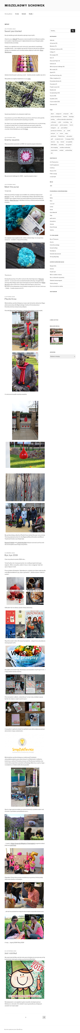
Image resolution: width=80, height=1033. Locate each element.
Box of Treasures (54, 239)
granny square (54, 125)
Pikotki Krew (10, 299)
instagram (53, 127)
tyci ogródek (69, 141)
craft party (53, 122)
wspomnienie (54, 150)
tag (58, 141)
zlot (52, 153)
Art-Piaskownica (54, 162)
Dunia (51, 209)
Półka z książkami (54, 78)
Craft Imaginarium (54, 165)
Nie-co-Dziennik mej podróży (57, 277)
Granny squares (12, 140)
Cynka (51, 206)
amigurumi (58, 113)
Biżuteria (52, 46)
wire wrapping (54, 147)
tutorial (62, 141)
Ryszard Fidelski (9, 542)
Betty (51, 198)
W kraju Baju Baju (54, 256)
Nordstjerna (53, 250)
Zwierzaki (52, 104)
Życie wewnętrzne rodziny (56, 286)
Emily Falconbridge (54, 245)
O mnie (17, 14)
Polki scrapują (53, 173)
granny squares (64, 125)
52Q (51, 40)
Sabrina (52, 230)
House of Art (53, 170)
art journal (65, 113)
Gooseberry (53, 221)
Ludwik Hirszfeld (22, 542)
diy (71, 122)
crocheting (65, 122)
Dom (51, 57)
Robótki (52, 90)
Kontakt (24, 14)
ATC (71, 113)
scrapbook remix (59, 139)
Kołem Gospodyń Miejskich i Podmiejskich (23, 843)
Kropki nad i (53, 271)
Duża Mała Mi (53, 212)
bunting (53, 119)
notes (66, 133)
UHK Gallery (54, 144)
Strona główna (8, 14)
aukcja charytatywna (56, 116)
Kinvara (7, 196)
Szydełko (52, 98)
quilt (52, 139)
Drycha (52, 242)
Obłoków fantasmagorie (56, 280)
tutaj (29, 78)
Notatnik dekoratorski (55, 253)
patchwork (53, 136)
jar (58, 127)
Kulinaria (52, 63)
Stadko (30, 14)
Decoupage (53, 55)
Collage (52, 52)
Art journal (52, 43)
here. (26, 129)
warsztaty (61, 144)
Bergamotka (53, 266)
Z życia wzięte (53, 101)
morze (61, 133)
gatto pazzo (53, 218)
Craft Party (13, 845)
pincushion (69, 136)
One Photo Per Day (54, 75)
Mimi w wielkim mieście (56, 274)
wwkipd (61, 150)
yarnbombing (68, 150)
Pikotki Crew (61, 136)
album (52, 113)
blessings (71, 116)
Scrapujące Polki (69, 139)
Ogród (51, 72)
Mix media (52, 69)
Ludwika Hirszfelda (28, 310)
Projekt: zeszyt (53, 87)
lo (57, 133)
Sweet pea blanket (13, 31)
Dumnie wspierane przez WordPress (13, 1029)
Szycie (51, 95)
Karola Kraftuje (54, 248)
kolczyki (53, 133)
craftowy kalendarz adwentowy (64, 119)
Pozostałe (52, 84)
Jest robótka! (11, 953)
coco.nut (52, 203)
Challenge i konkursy (55, 49)
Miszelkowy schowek (25, 5)
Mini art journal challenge (56, 66)
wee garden (69, 144)
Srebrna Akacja (54, 283)
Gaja (51, 215)
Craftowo (52, 167)
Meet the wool (14, 200)
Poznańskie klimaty (55, 81)
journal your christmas (56, 130)
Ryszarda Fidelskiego (16, 310)
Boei (51, 200)
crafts (59, 122)
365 (51, 185)
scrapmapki (53, 176)
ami (51, 195)
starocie (53, 141)
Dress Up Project (54, 60)
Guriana (52, 224)
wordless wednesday (65, 147)
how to (71, 125)
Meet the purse (12, 187)
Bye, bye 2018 (11, 555)
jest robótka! (64, 127)
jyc (64, 130)
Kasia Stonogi (53, 227)
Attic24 (15, 39)
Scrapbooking (53, 92)
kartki (68, 130)
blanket (65, 116)
